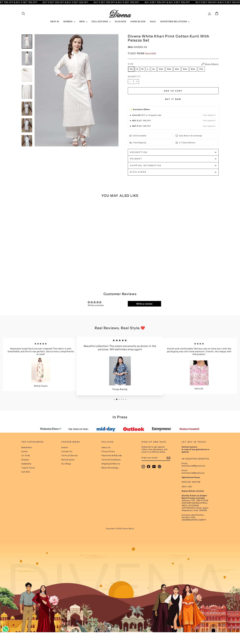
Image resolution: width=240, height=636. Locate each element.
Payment (136, 159)
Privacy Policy (108, 451)
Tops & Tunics (28, 468)
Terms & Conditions (111, 460)
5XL (185, 69)
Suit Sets (25, 472)
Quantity (134, 76)
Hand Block (138, 21)
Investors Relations (174, 21)
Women (68, 21)
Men (82, 21)
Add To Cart (45, 272)
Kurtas (24, 451)
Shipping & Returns (111, 464)
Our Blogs (66, 464)
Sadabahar (26, 464)
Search (64, 447)
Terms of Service (69, 455)
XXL (161, 69)
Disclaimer (138, 172)
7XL (201, 69)
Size (173, 64)
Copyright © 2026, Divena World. (120, 528)
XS (131, 69)
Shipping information (145, 165)
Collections (100, 21)
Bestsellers (26, 447)
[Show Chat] (6, 629)
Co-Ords (25, 455)
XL (153, 69)
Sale (153, 21)
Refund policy (68, 460)
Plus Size (120, 21)
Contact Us (66, 451)
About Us (106, 447)
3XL (169, 69)
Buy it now (173, 99)
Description (138, 152)
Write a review (144, 303)
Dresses (25, 460)
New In (54, 21)
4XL (177, 69)
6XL (193, 69)
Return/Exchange (110, 468)
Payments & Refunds (112, 455)
